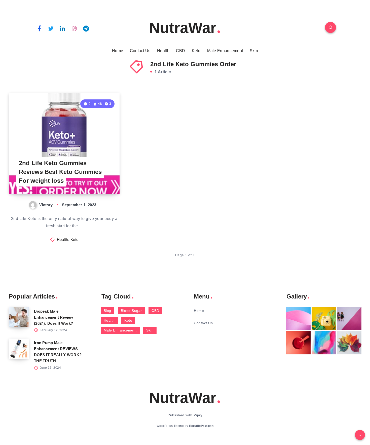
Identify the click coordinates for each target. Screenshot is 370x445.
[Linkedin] (62, 28)
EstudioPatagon (201, 426)
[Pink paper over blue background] (298, 318)
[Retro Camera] (324, 318)
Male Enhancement (225, 51)
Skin (254, 51)
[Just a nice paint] (324, 342)
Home (117, 51)
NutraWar (182, 27)
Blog (107, 311)
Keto (196, 51)
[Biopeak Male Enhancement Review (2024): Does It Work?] (19, 317)
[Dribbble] (74, 28)
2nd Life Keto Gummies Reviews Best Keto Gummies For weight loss (60, 172)
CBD (180, 51)
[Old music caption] (349, 318)
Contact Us (140, 51)
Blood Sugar (131, 311)
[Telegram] (86, 28)
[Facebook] (39, 28)
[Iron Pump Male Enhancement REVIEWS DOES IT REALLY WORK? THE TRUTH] (19, 349)
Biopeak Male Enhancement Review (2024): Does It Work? (53, 317)
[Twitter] (51, 28)
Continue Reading (96, 179)
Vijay (198, 415)
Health (163, 51)
